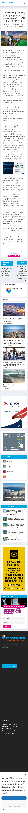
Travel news (19, 27)
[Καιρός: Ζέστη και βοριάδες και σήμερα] (14, 376)
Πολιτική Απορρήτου (19, 809)
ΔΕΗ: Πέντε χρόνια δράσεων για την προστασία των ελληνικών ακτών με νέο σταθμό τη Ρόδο (15, 526)
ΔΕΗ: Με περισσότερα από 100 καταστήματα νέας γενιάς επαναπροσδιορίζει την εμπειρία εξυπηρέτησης (16, 512)
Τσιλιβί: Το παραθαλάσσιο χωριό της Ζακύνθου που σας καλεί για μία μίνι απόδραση (15, 532)
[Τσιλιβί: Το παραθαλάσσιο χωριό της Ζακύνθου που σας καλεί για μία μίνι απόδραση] (5, 532)
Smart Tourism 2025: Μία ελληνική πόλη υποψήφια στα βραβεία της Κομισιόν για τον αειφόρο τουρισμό (13, 342)
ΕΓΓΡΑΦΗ (7, 627)
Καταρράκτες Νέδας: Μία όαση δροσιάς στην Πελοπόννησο (15, 538)
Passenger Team (18, 24)
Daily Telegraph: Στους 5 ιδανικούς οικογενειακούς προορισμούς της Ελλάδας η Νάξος (13, 320)
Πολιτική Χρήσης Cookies (8, 809)
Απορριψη (14, 802)
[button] (26, 774)
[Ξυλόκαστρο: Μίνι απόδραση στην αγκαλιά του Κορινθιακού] (5, 519)
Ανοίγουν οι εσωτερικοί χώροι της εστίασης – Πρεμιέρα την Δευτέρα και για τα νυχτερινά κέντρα (13, 364)
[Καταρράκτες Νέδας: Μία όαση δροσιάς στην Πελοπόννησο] (5, 539)
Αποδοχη (14, 798)
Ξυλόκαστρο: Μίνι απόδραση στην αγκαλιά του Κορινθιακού (15, 519)
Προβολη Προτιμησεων (14, 806)
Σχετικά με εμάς (10, 666)
